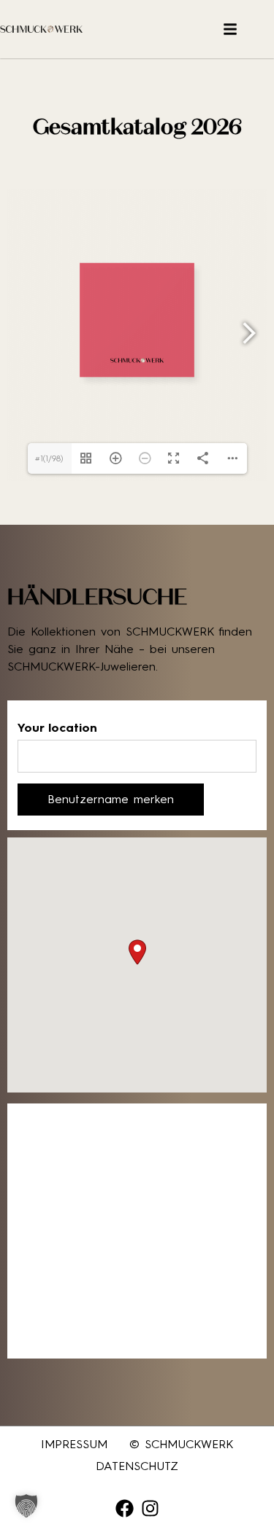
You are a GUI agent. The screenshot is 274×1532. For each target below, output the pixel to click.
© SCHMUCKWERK (181, 1444)
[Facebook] (124, 1508)
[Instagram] (150, 1508)
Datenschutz (137, 1466)
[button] (137, 952)
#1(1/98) (49, 458)
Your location (57, 728)
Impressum (74, 1444)
